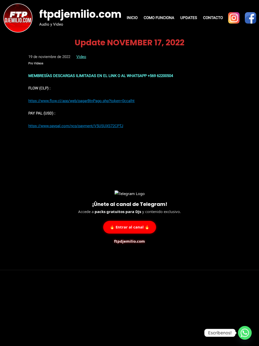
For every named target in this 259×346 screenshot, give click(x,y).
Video (81, 57)
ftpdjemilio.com (80, 14)
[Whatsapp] (245, 333)
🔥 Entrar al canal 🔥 (129, 226)
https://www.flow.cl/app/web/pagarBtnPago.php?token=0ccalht (81, 101)
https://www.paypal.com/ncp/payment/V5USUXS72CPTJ (75, 126)
